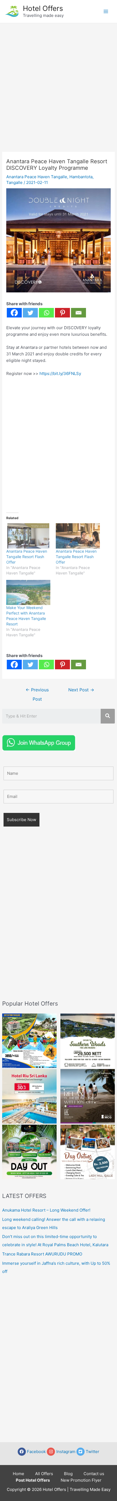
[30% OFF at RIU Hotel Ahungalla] (29, 1096)
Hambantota (81, 176)
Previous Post (37, 691)
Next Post (81, 689)
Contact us (94, 1473)
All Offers (44, 1473)
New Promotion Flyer (81, 1480)
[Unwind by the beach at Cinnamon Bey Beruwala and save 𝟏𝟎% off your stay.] (87, 1096)
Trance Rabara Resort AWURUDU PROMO (42, 1254)
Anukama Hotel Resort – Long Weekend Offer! (46, 1210)
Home (18, 1473)
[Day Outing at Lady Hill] (87, 1152)
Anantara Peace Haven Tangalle (36, 176)
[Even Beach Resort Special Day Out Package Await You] (29, 1152)
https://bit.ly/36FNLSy (60, 373)
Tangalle (14, 182)
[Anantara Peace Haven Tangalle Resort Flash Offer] (28, 536)
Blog (68, 1473)
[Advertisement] (58, 84)
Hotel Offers (43, 8)
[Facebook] (14, 312)
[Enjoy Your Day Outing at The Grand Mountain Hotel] (29, 1040)
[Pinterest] (62, 312)
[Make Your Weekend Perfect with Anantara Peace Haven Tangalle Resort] (28, 592)
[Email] (78, 312)
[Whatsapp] (46, 312)
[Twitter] (30, 312)
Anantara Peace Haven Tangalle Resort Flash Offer (26, 556)
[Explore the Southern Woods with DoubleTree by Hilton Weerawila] (87, 1040)
